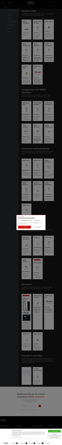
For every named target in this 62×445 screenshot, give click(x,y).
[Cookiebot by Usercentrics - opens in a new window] (6, 443)
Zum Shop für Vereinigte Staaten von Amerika (24, 227)
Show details (47, 443)
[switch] (26, 443)
